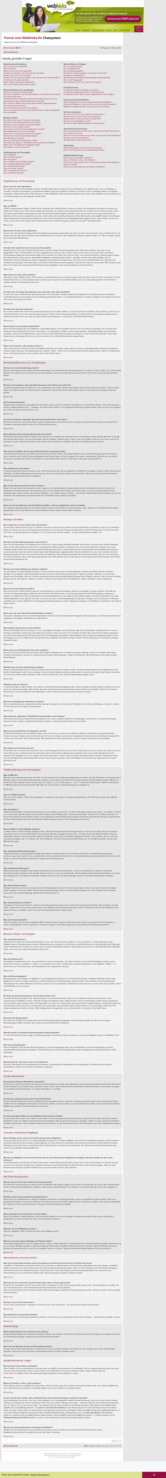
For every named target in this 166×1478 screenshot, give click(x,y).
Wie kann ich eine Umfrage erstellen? (17, 127)
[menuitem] (18, 48)
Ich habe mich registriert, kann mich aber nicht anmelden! (24, 73)
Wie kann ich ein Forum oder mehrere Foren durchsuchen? (84, 114)
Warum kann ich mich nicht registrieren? (18, 71)
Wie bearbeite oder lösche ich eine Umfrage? (19, 131)
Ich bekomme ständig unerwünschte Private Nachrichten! (84, 92)
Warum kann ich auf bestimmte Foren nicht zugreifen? (23, 134)
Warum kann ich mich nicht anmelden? (17, 75)
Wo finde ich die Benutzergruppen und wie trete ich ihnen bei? (85, 73)
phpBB (54, 1455)
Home (77, 30)
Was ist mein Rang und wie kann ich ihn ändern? (21, 108)
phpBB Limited (69, 442)
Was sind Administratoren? (73, 66)
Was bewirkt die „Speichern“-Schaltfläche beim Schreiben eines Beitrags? (29, 143)
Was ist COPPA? (10, 69)
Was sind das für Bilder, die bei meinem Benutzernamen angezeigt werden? (30, 103)
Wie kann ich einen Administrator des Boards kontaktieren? (84, 167)
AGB (70, 1453)
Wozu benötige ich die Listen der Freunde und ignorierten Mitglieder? (88, 102)
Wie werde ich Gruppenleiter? (74, 75)
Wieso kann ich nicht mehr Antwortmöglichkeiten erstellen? (24, 129)
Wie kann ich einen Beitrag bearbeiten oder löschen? (22, 122)
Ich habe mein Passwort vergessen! (16, 80)
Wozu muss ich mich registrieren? (15, 66)
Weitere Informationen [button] (40, 1475)
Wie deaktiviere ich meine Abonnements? (78, 140)
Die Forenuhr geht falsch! (12, 97)
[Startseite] (61, 7)
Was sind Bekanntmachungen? (14, 166)
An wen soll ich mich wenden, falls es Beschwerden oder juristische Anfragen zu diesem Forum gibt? (92, 163)
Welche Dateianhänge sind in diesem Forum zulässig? (83, 148)
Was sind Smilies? (10, 159)
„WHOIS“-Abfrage (61, 1403)
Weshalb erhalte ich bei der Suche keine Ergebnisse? (82, 117)
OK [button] (154, 1475)
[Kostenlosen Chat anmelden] (123, 19)
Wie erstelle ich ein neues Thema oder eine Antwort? (22, 120)
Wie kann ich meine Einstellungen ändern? (18, 92)
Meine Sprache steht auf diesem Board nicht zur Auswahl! (24, 101)
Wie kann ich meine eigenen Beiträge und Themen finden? (84, 123)
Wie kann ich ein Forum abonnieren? (76, 138)
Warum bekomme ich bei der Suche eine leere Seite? (82, 119)
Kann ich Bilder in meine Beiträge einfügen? (19, 161)
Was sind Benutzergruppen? (73, 71)
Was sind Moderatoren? (72, 69)
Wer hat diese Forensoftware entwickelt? (78, 158)
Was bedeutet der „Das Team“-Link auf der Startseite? (82, 82)
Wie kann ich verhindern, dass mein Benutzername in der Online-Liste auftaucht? (32, 94)
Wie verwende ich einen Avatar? (15, 106)
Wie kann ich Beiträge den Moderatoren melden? (21, 140)
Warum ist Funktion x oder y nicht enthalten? (79, 160)
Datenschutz (77, 1453)
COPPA (23, 253)
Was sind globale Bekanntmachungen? (17, 164)
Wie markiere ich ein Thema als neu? (17, 147)
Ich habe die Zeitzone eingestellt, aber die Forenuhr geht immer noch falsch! (30, 99)
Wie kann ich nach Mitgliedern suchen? (77, 121)
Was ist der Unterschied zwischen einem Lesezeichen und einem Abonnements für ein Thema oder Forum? (91, 132)
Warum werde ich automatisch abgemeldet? (19, 82)
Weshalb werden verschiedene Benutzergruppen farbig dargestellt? (87, 78)
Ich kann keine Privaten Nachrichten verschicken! (81, 90)
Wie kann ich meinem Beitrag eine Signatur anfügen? (22, 125)
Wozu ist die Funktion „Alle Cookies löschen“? (20, 84)
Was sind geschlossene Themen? (15, 170)
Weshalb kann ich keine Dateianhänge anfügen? (20, 136)
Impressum (63, 1453)
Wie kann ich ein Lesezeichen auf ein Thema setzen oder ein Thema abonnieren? (92, 135)
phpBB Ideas (113, 1386)
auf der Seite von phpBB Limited (16, 1373)
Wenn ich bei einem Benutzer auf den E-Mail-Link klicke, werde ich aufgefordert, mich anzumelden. (32, 111)
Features (86, 30)
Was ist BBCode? (10, 155)
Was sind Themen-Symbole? (14, 173)
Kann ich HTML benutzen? (13, 157)
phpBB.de (86, 442)
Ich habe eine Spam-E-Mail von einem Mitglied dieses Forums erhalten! (89, 94)
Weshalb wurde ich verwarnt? (14, 138)
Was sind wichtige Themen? (13, 168)
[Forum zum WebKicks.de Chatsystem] (138, 28)
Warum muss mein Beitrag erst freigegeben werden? (22, 145)
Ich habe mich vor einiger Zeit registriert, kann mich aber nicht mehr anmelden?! (32, 78)
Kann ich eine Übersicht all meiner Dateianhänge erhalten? (84, 150)
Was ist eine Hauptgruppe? (73, 80)
